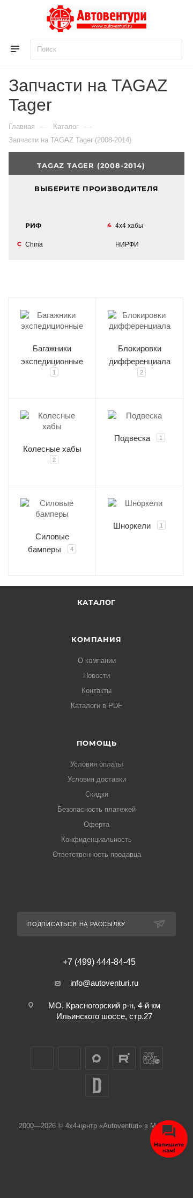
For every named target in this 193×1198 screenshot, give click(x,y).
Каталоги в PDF (96, 706)
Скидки (96, 794)
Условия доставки (97, 779)
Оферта (96, 824)
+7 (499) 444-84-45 (99, 962)
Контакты (96, 691)
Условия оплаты (96, 764)
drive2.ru (96, 1085)
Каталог (96, 602)
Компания (96, 639)
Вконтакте (42, 1058)
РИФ (33, 225)
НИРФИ (127, 244)
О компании (97, 660)
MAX (96, 1058)
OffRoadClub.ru (151, 1058)
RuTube (124, 1058)
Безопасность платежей (96, 809)
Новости (96, 676)
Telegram (69, 1058)
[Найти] (169, 49)
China (34, 244)
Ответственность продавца (97, 854)
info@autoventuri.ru (104, 982)
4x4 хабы (129, 225)
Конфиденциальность (96, 839)
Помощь (97, 743)
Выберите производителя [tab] (96, 188)
